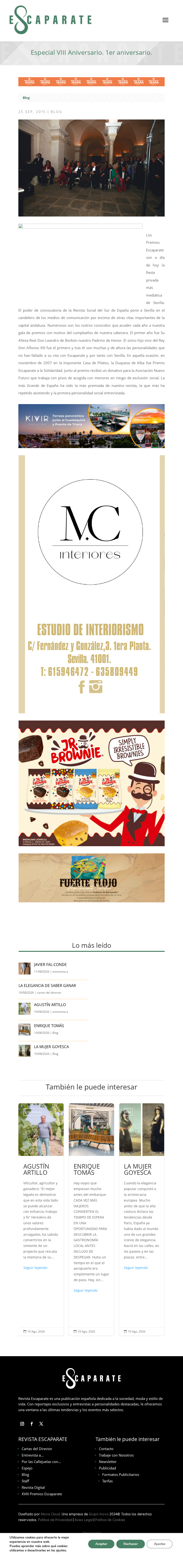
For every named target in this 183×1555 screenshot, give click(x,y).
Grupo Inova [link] (99, 1514)
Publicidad (107, 1468)
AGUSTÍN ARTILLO (50, 1004)
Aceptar (101, 1544)
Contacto (106, 1448)
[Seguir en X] (41, 1424)
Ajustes (159, 1544)
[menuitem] (165, 23)
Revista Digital (33, 1487)
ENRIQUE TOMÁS (49, 1025)
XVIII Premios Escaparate (42, 1493)
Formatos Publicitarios (120, 1474)
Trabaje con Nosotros (116, 1455)
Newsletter (108, 1461)
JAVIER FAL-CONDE (50, 964)
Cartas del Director (37, 1448)
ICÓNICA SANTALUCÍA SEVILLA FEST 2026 (141, 1219)
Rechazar (130, 1544)
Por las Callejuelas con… (41, 1461)
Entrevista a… (33, 1455)
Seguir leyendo (35, 1290)
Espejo (27, 1468)
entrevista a (60, 972)
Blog (26, 97)
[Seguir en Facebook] (32, 1424)
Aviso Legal (84, 1520)
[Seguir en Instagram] (22, 1424)
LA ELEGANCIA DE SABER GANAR (48, 985)
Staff (25, 1481)
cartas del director (49, 993)
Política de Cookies (110, 1520)
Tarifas (107, 1481)
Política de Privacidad (55, 1520)
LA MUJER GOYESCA (52, 1046)
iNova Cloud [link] (50, 1514)
